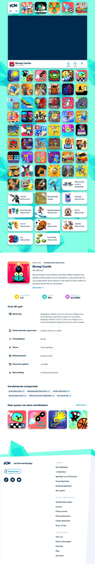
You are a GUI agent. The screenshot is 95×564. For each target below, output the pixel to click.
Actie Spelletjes (16, 391)
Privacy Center (61, 511)
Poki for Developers (63, 542)
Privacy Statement (63, 516)
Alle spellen (60, 491)
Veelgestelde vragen (64, 502)
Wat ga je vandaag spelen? (16, 11)
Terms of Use (61, 525)
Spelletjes (37, 263)
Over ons (59, 537)
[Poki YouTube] (19, 480)
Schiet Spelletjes (61, 391)
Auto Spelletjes (62, 467)
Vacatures (60, 556)
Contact (59, 507)
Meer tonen (37, 287)
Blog (57, 551)
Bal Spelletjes (64, 396)
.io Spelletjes (61, 472)
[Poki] (13, 5)
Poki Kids (59, 546)
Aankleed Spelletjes (64, 486)
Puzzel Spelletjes (62, 481)
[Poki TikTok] (6, 480)
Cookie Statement (63, 521)
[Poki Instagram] (12, 480)
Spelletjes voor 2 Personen (41, 396)
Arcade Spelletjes (17, 396)
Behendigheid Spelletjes (54, 263)
